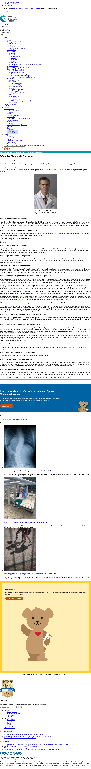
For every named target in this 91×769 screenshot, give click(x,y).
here (68, 377)
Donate (9, 721)
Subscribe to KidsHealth (14, 598)
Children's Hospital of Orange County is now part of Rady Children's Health (21, 152)
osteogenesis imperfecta (28, 297)
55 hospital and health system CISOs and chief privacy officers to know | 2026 (28, 736)
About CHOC (11, 720)
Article (25, 8)
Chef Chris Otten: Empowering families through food (20, 738)
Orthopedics (3, 419)
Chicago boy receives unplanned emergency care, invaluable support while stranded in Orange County (36, 745)
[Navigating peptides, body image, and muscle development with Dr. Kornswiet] (20, 570)
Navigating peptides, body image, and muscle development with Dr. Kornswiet (30, 574)
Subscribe (7, 149)
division (5, 306)
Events (9, 724)
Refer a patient (11, 715)
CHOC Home (4, 11)
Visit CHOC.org (6, 406)
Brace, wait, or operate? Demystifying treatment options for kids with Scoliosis (30, 471)
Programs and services (14, 713)
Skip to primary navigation (12, 2)
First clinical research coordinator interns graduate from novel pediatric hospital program (31, 749)
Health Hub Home (16, 8)
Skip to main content (10, 4)
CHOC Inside (7, 731)
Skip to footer (8, 5)
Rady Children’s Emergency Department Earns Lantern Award (23, 734)
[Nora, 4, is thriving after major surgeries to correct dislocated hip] (20, 519)
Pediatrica (5, 741)
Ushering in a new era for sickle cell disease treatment (21, 746)
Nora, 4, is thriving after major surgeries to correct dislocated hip (25, 522)
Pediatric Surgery (34, 8)
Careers (9, 723)
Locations (10, 716)
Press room (10, 726)
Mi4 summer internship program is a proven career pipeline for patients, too (27, 748)
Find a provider (12, 712)
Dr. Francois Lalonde (56, 170)
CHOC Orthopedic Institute (62, 233)
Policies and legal (9, 728)
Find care (7, 710)
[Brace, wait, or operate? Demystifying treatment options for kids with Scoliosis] (20, 467)
